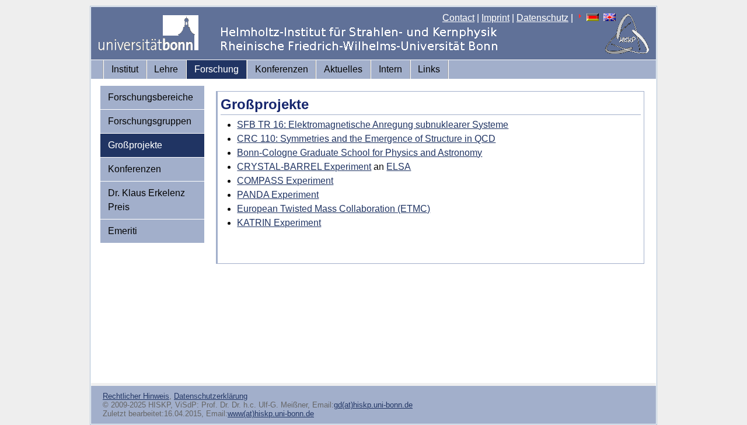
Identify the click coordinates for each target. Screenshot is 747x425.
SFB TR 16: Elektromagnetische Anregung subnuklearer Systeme (372, 125)
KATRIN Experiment (279, 223)
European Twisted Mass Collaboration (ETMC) (333, 209)
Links (429, 69)
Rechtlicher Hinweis (136, 396)
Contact (458, 18)
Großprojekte (135, 145)
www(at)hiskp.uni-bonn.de (271, 413)
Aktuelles (343, 69)
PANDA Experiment (278, 195)
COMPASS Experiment (285, 181)
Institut (124, 69)
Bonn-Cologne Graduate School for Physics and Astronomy (359, 153)
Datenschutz (542, 18)
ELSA (398, 167)
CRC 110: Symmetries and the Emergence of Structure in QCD (366, 139)
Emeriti (122, 231)
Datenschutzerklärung (210, 396)
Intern (390, 69)
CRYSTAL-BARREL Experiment (304, 167)
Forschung (216, 69)
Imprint (495, 18)
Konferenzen (281, 69)
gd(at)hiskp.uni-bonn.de (373, 404)
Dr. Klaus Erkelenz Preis (146, 200)
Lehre (166, 69)
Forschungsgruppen (149, 121)
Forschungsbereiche (150, 97)
